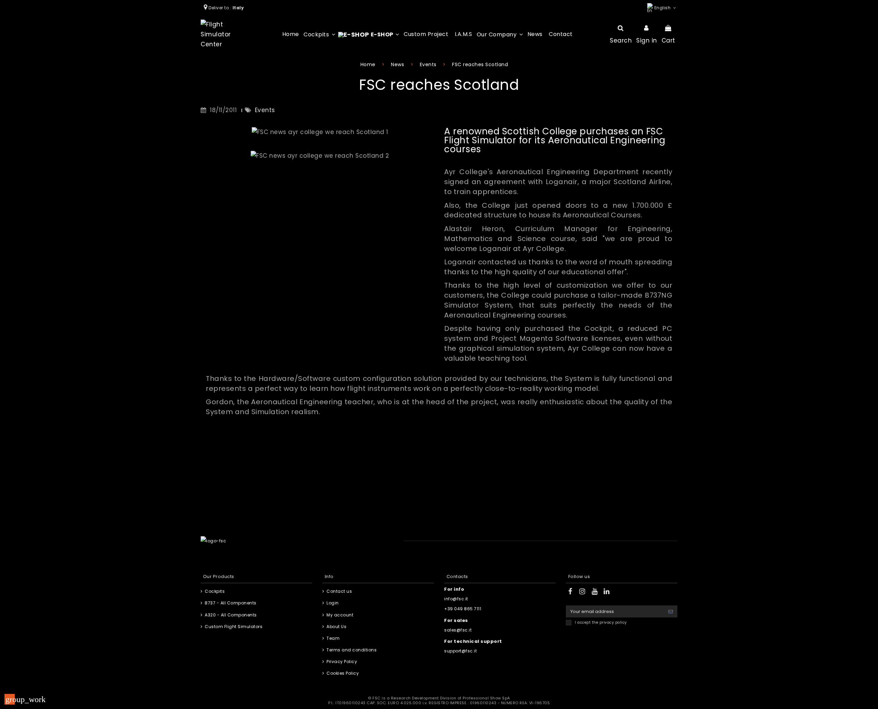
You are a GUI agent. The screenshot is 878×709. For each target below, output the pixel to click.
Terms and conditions (352, 650)
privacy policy (613, 622)
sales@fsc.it (458, 630)
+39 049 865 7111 (462, 609)
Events (265, 110)
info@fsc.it (456, 599)
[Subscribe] (670, 611)
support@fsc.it (460, 651)
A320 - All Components (231, 615)
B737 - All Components (231, 603)
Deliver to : (227, 8)
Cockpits (215, 591)
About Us (336, 626)
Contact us (339, 591)
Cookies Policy (343, 673)
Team (333, 638)
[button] (319, 34)
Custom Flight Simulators (233, 626)
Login (333, 603)
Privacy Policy (342, 661)
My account (340, 615)
